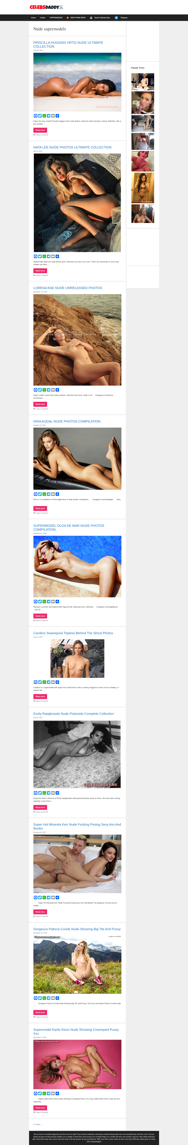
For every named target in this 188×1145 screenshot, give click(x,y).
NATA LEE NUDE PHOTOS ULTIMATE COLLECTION (72, 147)
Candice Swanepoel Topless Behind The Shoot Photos (73, 633)
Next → (39, 1124)
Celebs (42, 18)
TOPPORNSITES (56, 18)
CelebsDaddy (95, 1142)
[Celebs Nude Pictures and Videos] (46, 7)
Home (33, 18)
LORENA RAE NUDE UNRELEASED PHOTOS (67, 288)
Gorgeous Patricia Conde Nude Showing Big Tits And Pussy (77, 929)
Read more (41, 131)
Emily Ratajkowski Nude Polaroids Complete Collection (73, 713)
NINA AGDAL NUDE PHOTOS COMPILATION (66, 421)
